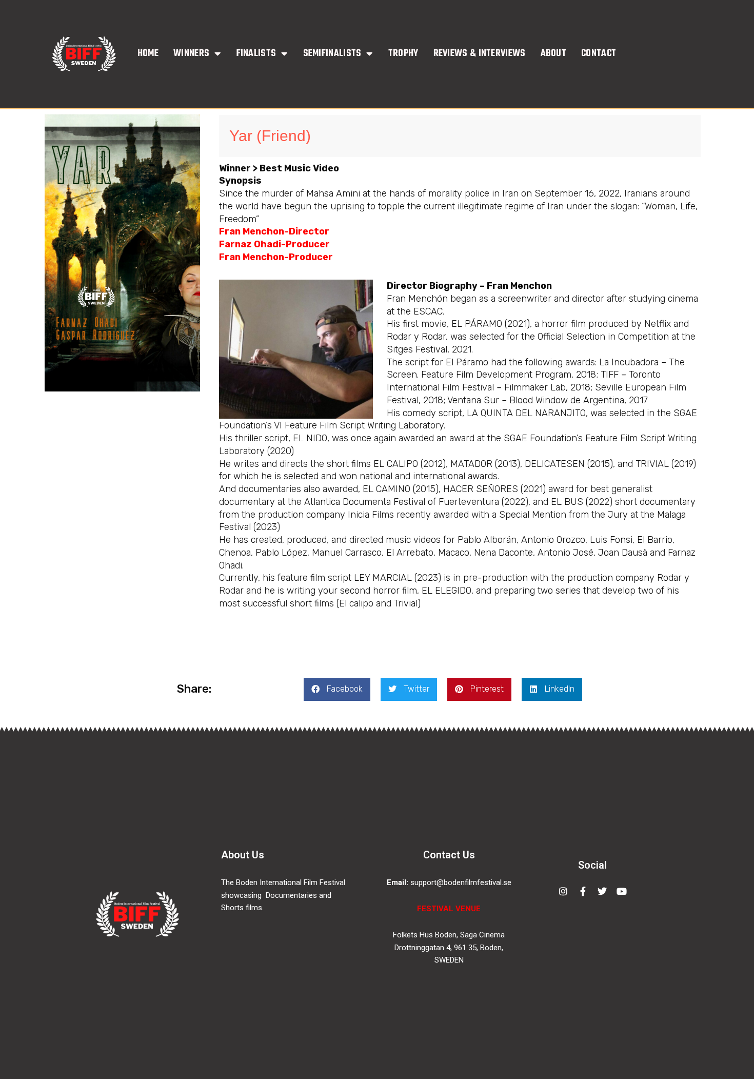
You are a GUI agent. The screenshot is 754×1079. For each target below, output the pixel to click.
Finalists (256, 54)
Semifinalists (332, 54)
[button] (337, 689)
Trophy (403, 54)
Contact (598, 54)
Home (147, 54)
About (554, 54)
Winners (191, 54)
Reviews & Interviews (479, 54)
